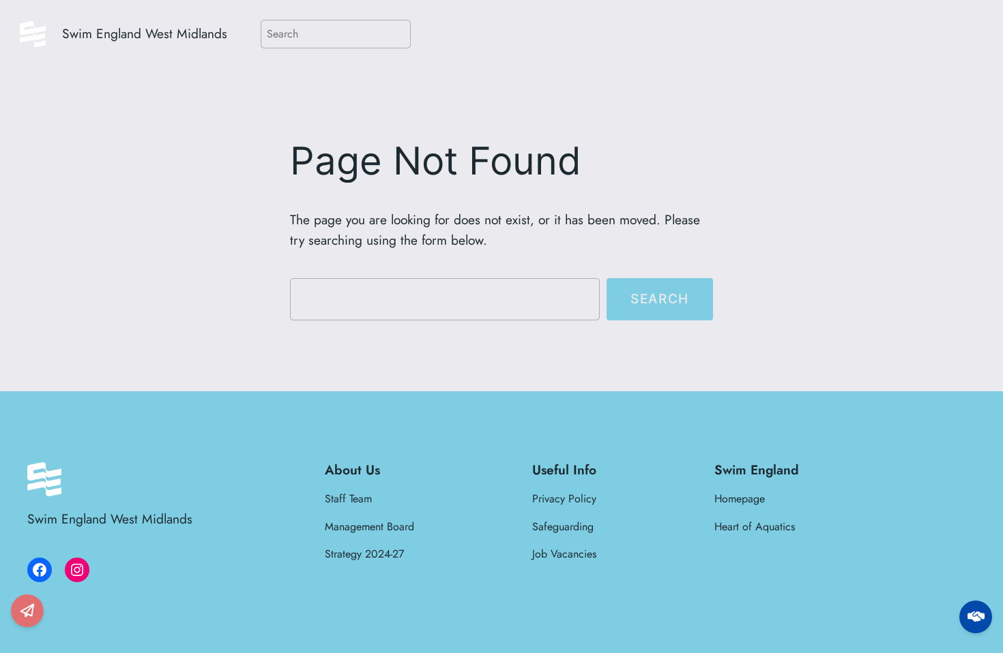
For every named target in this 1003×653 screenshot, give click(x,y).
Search (659, 298)
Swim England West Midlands (144, 33)
